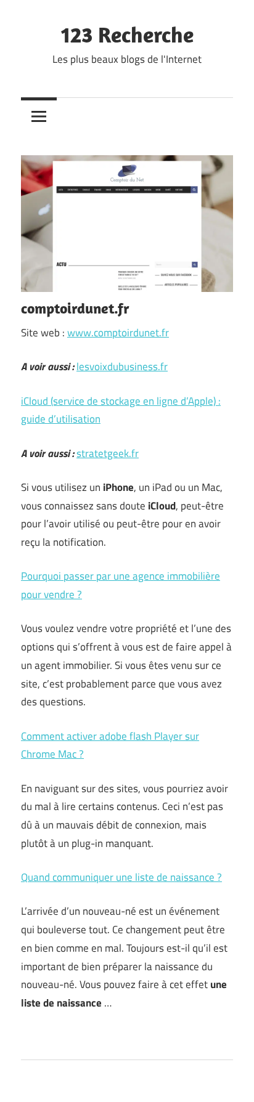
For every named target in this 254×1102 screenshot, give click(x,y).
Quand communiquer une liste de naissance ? (121, 877)
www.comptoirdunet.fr (118, 333)
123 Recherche (127, 34)
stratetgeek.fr (107, 453)
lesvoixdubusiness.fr (122, 367)
